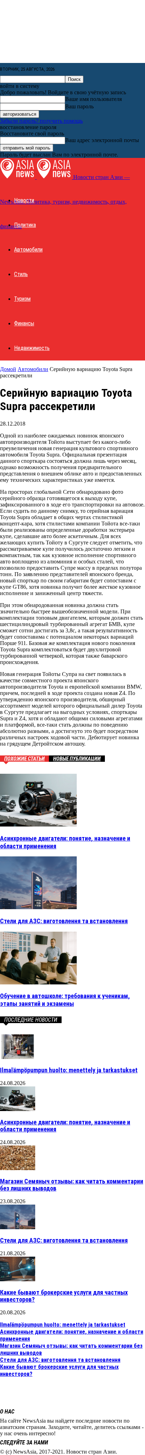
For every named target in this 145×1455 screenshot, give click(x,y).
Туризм (22, 298)
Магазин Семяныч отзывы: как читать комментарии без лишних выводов (71, 1185)
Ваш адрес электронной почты (102, 140)
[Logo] (18, 177)
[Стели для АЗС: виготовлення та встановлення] (38, 907)
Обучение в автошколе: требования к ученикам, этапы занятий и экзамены (65, 999)
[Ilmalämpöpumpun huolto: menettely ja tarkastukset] (17, 1057)
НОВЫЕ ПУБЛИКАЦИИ (77, 758)
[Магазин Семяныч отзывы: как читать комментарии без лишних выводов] (17, 1168)
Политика (25, 225)
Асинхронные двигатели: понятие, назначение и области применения (65, 1125)
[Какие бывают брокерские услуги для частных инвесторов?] (17, 1279)
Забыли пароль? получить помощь (41, 121)
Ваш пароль (79, 106)
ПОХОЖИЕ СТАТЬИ (24, 758)
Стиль (21, 274)
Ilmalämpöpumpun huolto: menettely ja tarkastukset (69, 1070)
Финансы (24, 323)
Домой (8, 369)
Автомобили (28, 249)
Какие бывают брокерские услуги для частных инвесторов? (64, 1296)
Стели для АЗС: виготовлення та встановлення (64, 921)
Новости (24, 200)
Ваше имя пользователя (93, 99)
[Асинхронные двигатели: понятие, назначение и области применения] (38, 825)
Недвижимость (32, 348)
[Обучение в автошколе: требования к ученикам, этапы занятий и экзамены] (38, 982)
